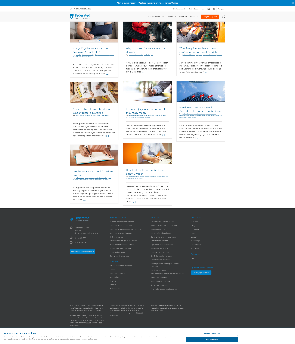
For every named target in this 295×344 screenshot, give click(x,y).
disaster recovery (145, 176)
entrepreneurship (211, 114)
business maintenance (189, 55)
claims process (109, 55)
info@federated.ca (82, 242)
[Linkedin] (214, 9)
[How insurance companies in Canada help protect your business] (201, 91)
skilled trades (96, 115)
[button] (223, 16)
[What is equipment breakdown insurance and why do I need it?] (201, 32)
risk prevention (139, 178)
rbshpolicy (81, 56)
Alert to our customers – (128, 3)
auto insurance (80, 178)
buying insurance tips (101, 178)
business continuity (134, 176)
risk (91, 115)
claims (103, 55)
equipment (199, 55)
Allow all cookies (212, 339)
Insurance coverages (204, 115)
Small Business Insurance (101, 179)
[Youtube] (208, 9)
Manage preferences (212, 333)
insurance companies (192, 115)
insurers (88, 323)
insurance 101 (139, 55)
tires (152, 55)
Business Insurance (188, 114)
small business (192, 117)
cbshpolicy (98, 55)
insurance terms (133, 117)
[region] (147, 336)
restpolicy (87, 56)
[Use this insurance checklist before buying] (94, 155)
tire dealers (147, 55)
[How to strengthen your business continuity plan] (147, 153)
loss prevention (215, 115)
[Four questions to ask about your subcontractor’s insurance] (94, 92)
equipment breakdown (209, 55)
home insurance (83, 179)
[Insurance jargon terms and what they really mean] (147, 92)
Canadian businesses (199, 114)
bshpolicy (78, 55)
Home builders (80, 115)
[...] (107, 73)
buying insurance (89, 178)
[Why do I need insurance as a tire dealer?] (147, 32)
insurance (75, 56)
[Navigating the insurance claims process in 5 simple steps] (94, 32)
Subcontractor (105, 115)
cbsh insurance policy (88, 55)
